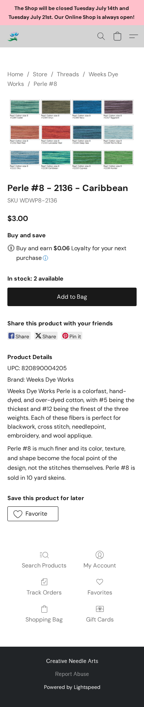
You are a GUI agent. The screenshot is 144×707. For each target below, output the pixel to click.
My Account (99, 565)
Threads (68, 74)
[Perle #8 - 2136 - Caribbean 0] (72, 134)
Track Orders (44, 592)
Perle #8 (45, 84)
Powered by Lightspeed (72, 687)
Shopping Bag (44, 619)
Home (15, 74)
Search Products (44, 565)
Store (40, 74)
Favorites (100, 592)
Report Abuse (72, 674)
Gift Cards (100, 619)
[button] (13, 36)
